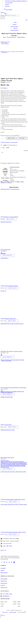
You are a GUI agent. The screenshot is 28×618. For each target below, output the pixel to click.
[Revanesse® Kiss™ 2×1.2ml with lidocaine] (14, 202)
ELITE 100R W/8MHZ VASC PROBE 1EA (12, 392)
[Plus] (5, 137)
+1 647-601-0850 (8, 2)
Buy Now (22, 138)
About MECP (3, 568)
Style (2, 390)
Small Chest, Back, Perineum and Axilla (16, 464)
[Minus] (5, 139)
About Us (7, 4)
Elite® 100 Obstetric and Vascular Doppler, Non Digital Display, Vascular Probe (14, 387)
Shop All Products (4, 578)
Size (1, 252)
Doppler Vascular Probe (5, 249)
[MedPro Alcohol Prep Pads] (14, 410)
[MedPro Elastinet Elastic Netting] (14, 442)
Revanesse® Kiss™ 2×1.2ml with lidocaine (9, 216)
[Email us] (4, 562)
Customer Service (4, 587)
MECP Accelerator (4, 572)
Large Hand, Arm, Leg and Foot (9, 462)
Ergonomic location (5, 460)
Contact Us (7, 6)
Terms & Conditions (12, 612)
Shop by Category (14, 26)
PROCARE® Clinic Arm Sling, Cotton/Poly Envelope (11, 351)
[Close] (0, 615)
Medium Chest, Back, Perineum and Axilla (11, 463)
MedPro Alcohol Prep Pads (6, 424)
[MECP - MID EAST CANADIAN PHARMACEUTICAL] (4, 13)
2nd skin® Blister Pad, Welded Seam (8, 318)
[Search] (3, 17)
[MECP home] (5, 552)
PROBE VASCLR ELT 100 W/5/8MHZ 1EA (9, 391)
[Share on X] (6, 147)
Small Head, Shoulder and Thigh (17, 465)
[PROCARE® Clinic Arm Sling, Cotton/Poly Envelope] (14, 336)
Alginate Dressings (21, 37)
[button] (10, 219)
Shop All (15, 28)
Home (15, 22)
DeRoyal (5, 88)
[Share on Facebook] (7, 147)
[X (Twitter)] (12, 562)
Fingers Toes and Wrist (5, 461)
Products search (4, 15)
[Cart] (26, 20)
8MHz (4, 253)
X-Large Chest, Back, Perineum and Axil (13, 466)
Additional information (14, 167)
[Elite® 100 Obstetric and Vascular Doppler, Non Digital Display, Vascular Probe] (14, 372)
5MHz (2, 253)
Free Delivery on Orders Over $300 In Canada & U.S (16, 0)
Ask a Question (14, 142)
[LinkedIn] (9, 562)
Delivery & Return (6, 142)
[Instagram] (7, 562)
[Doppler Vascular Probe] (14, 234)
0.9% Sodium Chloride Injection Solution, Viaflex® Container (13, 532)
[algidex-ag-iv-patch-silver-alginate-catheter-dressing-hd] (5, 46)
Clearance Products (14, 30)
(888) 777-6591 (9, 545)
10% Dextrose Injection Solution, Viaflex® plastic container (13, 499)
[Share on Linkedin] (8, 147)
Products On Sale (4, 583)
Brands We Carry (4, 580)
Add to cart (11, 138)
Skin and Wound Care (11, 37)
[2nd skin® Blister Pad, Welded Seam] (14, 303)
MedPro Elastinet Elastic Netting (7, 457)
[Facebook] (2, 562)
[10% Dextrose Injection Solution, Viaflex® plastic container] (14, 484)
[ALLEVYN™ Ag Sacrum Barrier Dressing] (14, 271)
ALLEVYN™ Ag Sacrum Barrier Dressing (9, 285)
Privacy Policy (5, 612)
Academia (2, 570)
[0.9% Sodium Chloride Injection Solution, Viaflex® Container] (14, 517)
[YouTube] (14, 562)
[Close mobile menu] (0, 617)
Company (14, 24)
